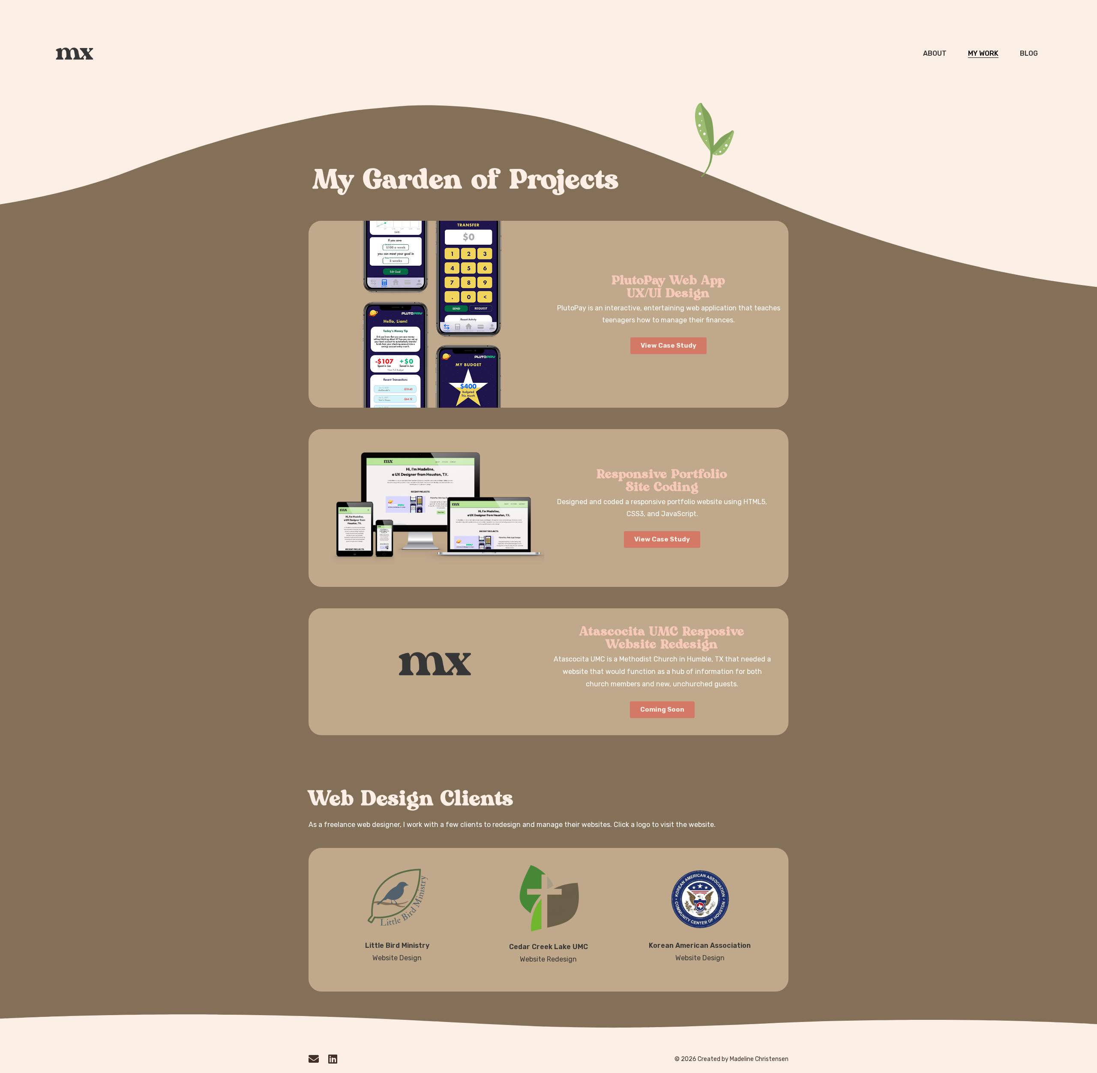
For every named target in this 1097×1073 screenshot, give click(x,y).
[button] (662, 709)
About (935, 53)
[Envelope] (314, 1059)
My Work (983, 53)
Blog (1029, 53)
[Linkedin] (332, 1059)
